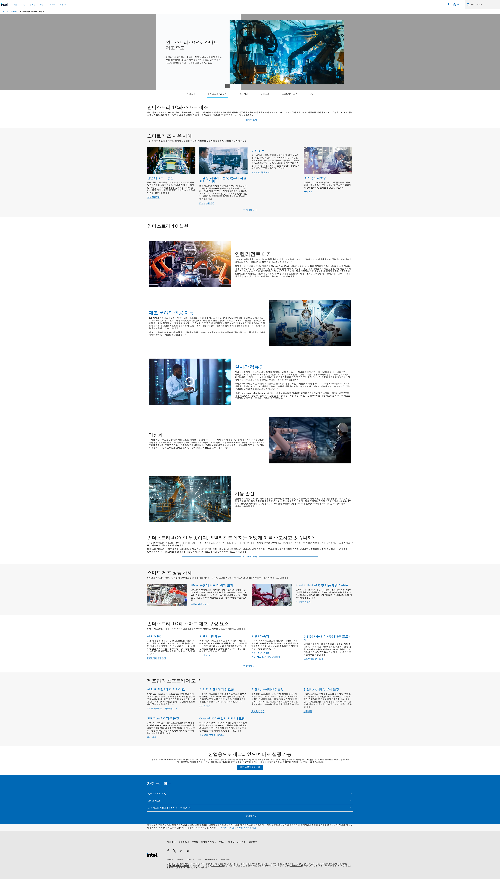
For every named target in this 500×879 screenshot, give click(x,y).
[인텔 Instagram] (187, 851)
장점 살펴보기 (153, 197)
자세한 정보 (204, 655)
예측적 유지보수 (315, 178)
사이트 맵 (241, 842)
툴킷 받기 (151, 737)
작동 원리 (308, 192)
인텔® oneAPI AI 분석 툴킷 (321, 689)
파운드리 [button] (63, 4)
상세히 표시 (251, 210)
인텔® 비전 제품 (210, 636)
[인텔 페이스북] (168, 851)
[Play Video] (189, 381)
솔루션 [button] (32, 4)
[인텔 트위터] (174, 851)
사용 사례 (191, 94)
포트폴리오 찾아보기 (313, 658)
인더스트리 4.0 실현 (217, 94)
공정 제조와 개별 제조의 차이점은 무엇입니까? (169, 808)
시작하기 (308, 711)
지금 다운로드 (257, 711)
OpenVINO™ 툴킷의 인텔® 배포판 (222, 718)
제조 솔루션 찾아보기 (250, 767)
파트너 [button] (52, 4)
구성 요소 (265, 94)
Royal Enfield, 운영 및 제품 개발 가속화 (322, 585)
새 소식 (231, 842)
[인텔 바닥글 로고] (152, 854)
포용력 (195, 842)
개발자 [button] (42, 4)
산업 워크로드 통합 (160, 178)
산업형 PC (154, 636)
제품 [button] (15, 4)
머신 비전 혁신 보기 (260, 172)
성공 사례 (243, 94)
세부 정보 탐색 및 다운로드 (211, 734)
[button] (250, 120)
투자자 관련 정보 (208, 842)
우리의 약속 (183, 842)
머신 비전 (258, 151)
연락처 (222, 842)
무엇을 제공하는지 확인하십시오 (162, 708)
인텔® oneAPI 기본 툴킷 (163, 718)
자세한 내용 (204, 706)
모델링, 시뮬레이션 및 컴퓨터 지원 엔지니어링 (222, 179)
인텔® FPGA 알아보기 (261, 653)
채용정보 (253, 842)
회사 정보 (171, 842)
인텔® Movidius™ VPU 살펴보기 (265, 657)
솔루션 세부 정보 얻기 (201, 604)
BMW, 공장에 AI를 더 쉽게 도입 (212, 585)
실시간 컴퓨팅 (249, 367)
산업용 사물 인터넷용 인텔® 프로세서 (327, 638)
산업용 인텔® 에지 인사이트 (166, 689)
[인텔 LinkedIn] (181, 851)
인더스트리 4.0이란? (157, 793)
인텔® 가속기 (260, 636)
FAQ (311, 94)
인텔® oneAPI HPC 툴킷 (267, 689)
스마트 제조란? (155, 800)
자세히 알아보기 (303, 601)
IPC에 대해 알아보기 (156, 658)
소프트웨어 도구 (289, 94)
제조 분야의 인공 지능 (171, 313)
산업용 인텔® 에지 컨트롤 (216, 689)
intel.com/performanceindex (179, 866)
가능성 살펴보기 (206, 203)
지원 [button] (23, 4)
